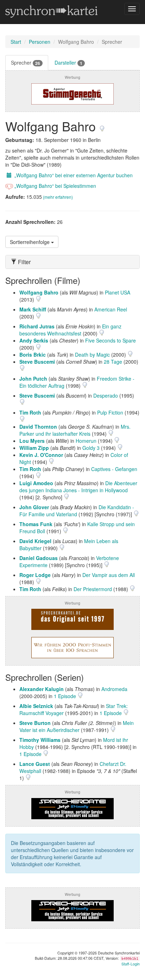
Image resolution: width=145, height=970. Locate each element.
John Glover (34, 507)
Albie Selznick (36, 705)
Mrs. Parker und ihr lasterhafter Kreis (75, 430)
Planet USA (117, 292)
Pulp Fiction (110, 412)
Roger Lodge (35, 574)
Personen (39, 41)
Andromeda (114, 688)
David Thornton (38, 426)
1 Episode (65, 696)
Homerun (86, 440)
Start (16, 41)
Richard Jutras (37, 326)
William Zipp (34, 447)
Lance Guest (34, 763)
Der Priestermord (93, 589)
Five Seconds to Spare (110, 340)
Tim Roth (30, 412)
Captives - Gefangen (114, 468)
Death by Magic (92, 354)
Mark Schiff (32, 309)
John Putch (33, 378)
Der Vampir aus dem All (108, 574)
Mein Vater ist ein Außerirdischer (76, 726)
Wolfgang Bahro (38, 292)
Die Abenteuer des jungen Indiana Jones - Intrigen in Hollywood (78, 487)
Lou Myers (32, 440)
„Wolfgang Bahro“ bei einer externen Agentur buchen (73, 175)
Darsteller (68, 62)
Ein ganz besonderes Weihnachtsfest (70, 330)
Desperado (105, 395)
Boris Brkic (32, 354)
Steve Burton (35, 722)
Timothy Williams (40, 739)
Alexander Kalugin (41, 688)
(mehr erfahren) (58, 197)
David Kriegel (35, 540)
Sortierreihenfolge (30, 241)
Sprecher (25, 62)
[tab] (72, 262)
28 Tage (113, 361)
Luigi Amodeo (36, 483)
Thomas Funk (35, 524)
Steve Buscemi (37, 361)
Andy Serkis (33, 340)
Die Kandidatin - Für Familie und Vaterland (76, 511)
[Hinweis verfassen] (102, 126)
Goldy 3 (91, 447)
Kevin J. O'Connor (41, 454)
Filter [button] (24, 262)
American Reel (110, 309)
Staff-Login (130, 963)
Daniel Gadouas (38, 557)
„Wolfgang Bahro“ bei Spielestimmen (54, 185)
